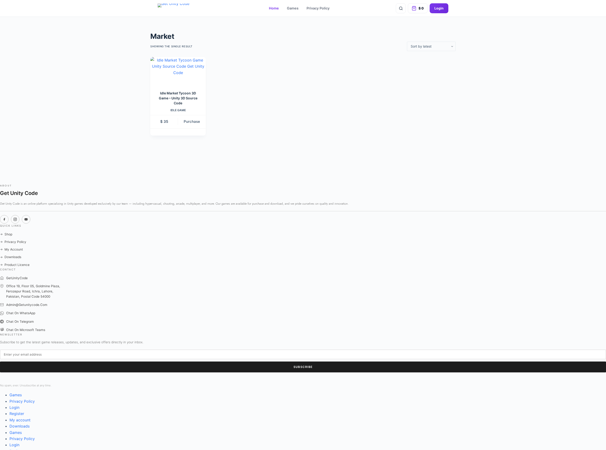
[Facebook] (4, 219)
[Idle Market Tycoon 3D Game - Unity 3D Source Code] (178, 71)
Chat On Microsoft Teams (25, 330)
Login (439, 8)
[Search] (401, 8)
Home (274, 8)
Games (293, 8)
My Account (11, 249)
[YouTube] (26, 219)
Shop (6, 234)
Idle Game (178, 110)
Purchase (192, 121)
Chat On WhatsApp (20, 313)
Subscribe (303, 367)
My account (20, 420)
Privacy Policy (318, 8)
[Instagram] (15, 219)
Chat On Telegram (20, 321)
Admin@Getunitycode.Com (26, 305)
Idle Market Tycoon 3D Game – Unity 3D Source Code (178, 98)
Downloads (10, 257)
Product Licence (15, 265)
